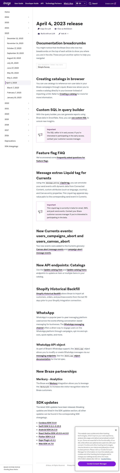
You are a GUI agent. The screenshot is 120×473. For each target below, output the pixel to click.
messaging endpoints (46, 355)
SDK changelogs (11, 146)
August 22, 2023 (14, 58)
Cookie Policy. (106, 459)
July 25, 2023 (12, 63)
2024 (7, 28)
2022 (7, 103)
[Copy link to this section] (85, 23)
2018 (7, 125)
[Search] (90, 3)
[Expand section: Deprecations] (28, 141)
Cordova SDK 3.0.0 (47, 423)
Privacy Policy (72, 465)
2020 (7, 114)
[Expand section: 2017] (28, 130)
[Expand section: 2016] (28, 135)
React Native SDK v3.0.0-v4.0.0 (54, 433)
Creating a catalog (68, 94)
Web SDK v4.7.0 (46, 443)
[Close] (115, 430)
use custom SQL (79, 117)
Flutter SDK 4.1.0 (47, 436)
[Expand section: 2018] (28, 124)
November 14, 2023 (15, 43)
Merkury (53, 383)
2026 (7, 17)
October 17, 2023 (14, 48)
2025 (7, 22)
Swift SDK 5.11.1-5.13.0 (50, 426)
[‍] (77, 3)
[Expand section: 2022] (28, 103)
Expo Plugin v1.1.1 (47, 440)
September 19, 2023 (15, 53)
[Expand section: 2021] (28, 108)
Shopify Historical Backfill (48, 293)
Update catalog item (53, 269)
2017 (7, 130)
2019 (7, 119)
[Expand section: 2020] (28, 114)
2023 (7, 33)
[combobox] (95, 3)
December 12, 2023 (15, 38)
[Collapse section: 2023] (28, 33)
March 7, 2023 (13, 88)
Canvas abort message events (50, 249)
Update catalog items (76, 269)
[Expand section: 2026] (28, 17)
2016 (7, 135)
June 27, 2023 (13, 68)
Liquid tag (57, 182)
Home (7, 12)
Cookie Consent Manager (97, 464)
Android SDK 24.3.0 (48, 429)
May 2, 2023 (12, 78)
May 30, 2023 (13, 73)
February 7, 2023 (14, 92)
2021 (7, 108)
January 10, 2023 (14, 97)
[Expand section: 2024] (28, 28)
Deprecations (10, 141)
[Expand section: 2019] (28, 119)
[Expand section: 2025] (28, 22)
